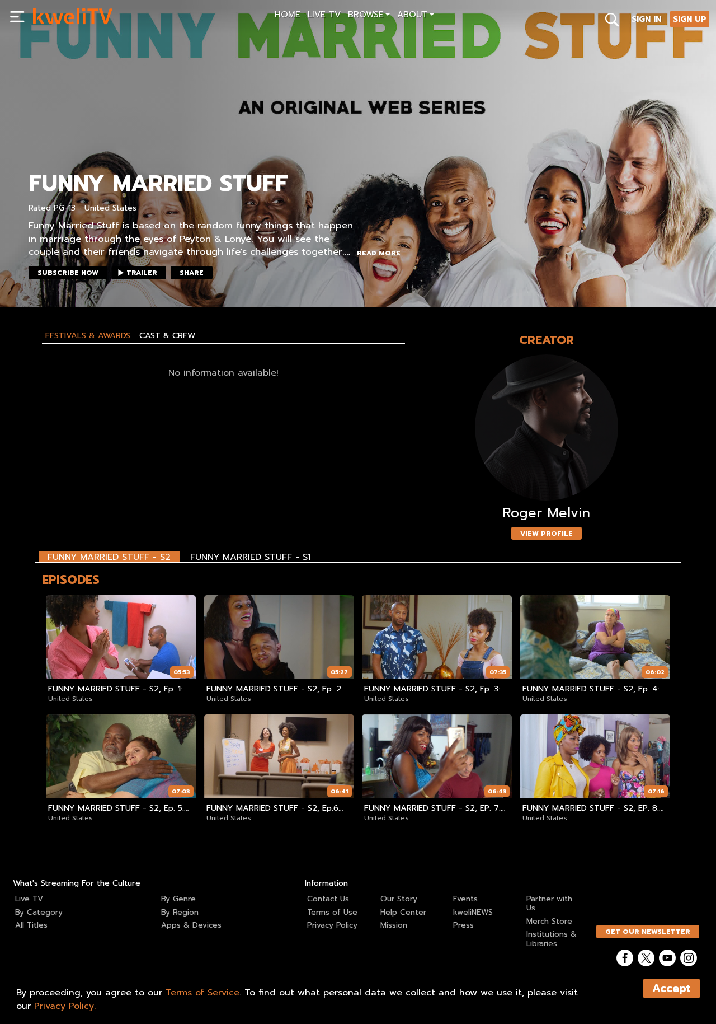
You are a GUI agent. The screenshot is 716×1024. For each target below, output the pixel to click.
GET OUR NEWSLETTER (647, 932)
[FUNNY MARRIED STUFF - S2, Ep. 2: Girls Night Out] (279, 637)
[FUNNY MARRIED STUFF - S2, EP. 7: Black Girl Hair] (437, 756)
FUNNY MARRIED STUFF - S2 (109, 556)
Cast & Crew (167, 335)
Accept (671, 988)
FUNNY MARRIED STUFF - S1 (250, 556)
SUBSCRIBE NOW (67, 273)
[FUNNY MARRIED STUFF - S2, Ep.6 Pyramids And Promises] (279, 756)
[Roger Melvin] (546, 427)
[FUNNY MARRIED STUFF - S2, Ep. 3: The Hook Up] (437, 637)
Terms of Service (202, 992)
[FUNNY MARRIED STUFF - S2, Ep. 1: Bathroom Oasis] (121, 637)
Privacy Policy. (65, 1006)
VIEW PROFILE (546, 534)
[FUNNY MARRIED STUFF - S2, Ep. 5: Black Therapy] (121, 756)
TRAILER (141, 273)
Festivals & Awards (87, 335)
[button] (369, 16)
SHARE (192, 273)
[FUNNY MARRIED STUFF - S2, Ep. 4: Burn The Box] (595, 637)
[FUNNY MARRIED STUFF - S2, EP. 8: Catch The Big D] (595, 756)
